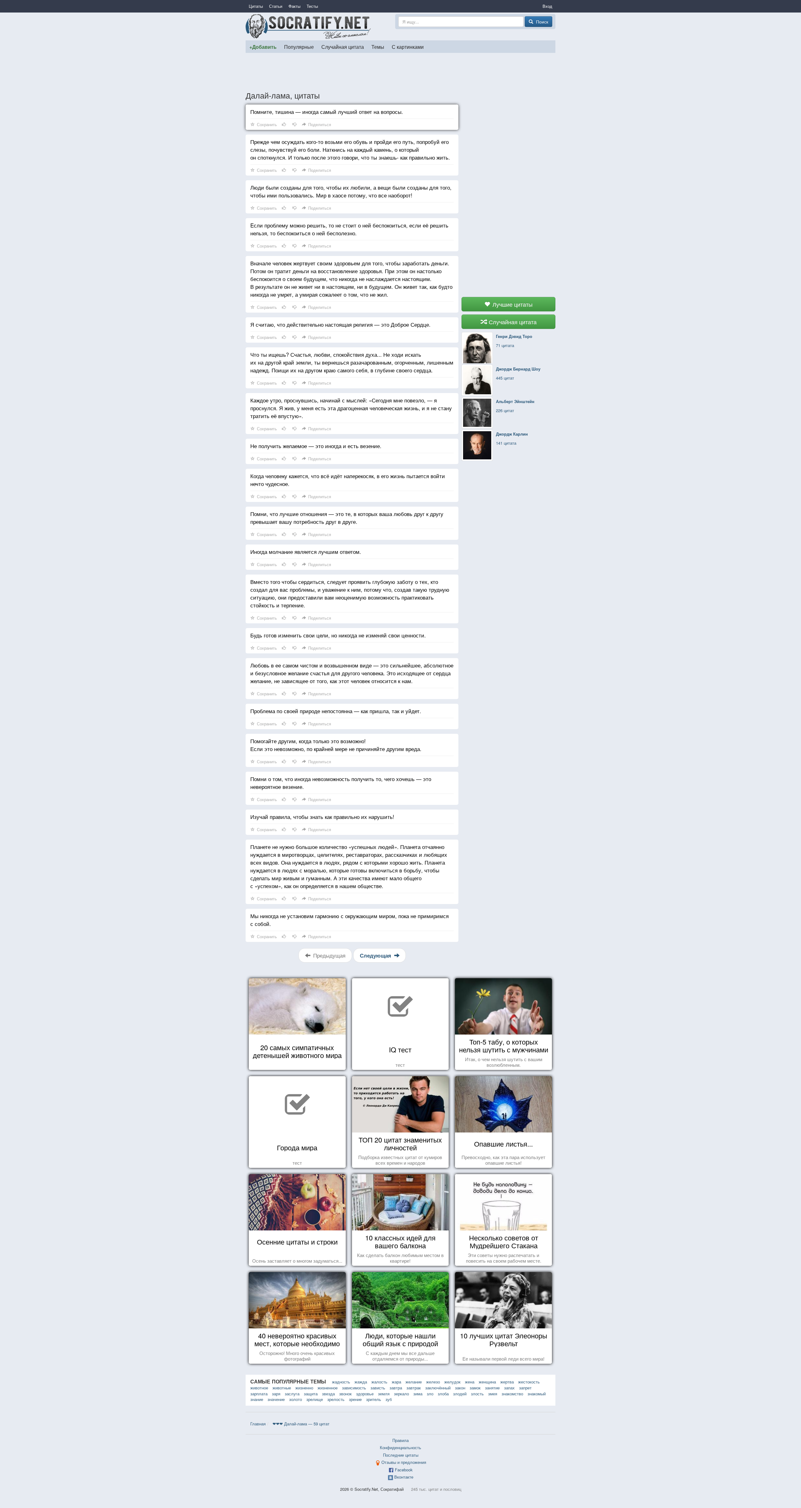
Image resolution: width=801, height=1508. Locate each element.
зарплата (259, 1394)
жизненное (328, 1388)
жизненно (304, 1388)
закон (460, 1388)
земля (384, 1394)
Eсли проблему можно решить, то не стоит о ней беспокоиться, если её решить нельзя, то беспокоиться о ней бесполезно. (349, 229)
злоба (443, 1394)
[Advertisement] (400, 72)
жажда (361, 1382)
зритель (373, 1399)
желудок (452, 1382)
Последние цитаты (400, 1455)
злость (477, 1394)
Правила (400, 1440)
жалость (379, 1382)
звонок (345, 1394)
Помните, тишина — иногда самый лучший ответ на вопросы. (326, 111)
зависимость (354, 1388)
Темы (377, 46)
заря (276, 1394)
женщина (487, 1382)
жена (469, 1382)
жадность (341, 1382)
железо (433, 1382)
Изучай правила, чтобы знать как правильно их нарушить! (322, 816)
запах (509, 1388)
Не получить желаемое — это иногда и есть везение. (315, 446)
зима (417, 1394)
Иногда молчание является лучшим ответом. (305, 551)
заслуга (292, 1394)
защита (311, 1394)
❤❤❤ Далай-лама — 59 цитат (301, 1424)
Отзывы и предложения (403, 1462)
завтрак (413, 1388)
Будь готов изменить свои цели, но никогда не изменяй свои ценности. (338, 635)
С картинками (408, 46)
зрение (355, 1399)
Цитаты (256, 6)
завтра (396, 1388)
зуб (388, 1399)
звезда (328, 1394)
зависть (377, 1388)
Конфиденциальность (400, 1447)
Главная (258, 1424)
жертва (507, 1382)
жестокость (529, 1382)
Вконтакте (403, 1477)
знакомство (512, 1394)
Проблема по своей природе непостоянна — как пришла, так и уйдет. (335, 711)
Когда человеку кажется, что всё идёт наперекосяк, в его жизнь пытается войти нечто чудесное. (347, 480)
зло (430, 1394)
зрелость (335, 1399)
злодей (460, 1394)
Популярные (299, 46)
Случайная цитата (342, 46)
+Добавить (263, 46)
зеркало (401, 1394)
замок (475, 1388)
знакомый (537, 1394)
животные (282, 1388)
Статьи (275, 6)
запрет (525, 1388)
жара (396, 1382)
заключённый (438, 1388)
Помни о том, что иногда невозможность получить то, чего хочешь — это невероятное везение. (340, 782)
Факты (294, 6)
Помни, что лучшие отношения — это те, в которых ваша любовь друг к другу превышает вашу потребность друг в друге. (346, 517)
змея (492, 1394)
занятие (492, 1388)
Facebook (404, 1470)
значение (276, 1399)
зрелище (314, 1399)
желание (414, 1382)
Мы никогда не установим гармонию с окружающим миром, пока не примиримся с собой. (349, 920)
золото (295, 1399)
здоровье (365, 1394)
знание (256, 1399)
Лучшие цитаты (512, 304)
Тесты (312, 6)
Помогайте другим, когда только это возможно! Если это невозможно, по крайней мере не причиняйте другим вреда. (335, 745)
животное (259, 1388)
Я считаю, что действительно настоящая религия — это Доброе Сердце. (340, 324)
